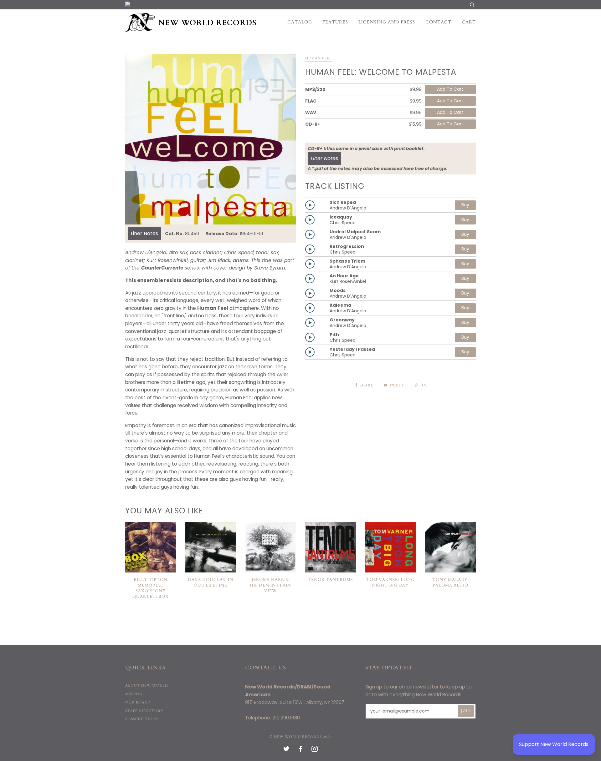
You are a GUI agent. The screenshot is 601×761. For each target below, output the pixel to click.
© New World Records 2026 (301, 736)
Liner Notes (144, 233)
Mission (134, 694)
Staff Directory (144, 710)
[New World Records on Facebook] (300, 750)
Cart (469, 22)
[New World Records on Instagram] (314, 750)
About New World (146, 685)
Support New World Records (553, 744)
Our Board (138, 702)
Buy (465, 205)
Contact (438, 22)
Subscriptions (141, 719)
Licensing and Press (386, 22)
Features (335, 22)
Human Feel (318, 58)
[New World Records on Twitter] (286, 750)
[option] (210, 139)
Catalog (299, 22)
